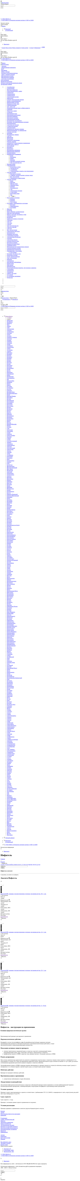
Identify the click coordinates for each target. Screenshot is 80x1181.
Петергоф (9, 675)
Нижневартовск (11, 623)
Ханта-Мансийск (11, 798)
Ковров (9, 518)
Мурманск (9, 602)
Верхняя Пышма (11, 396)
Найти (2, 867)
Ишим (8, 486)
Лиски (8, 567)
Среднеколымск (11, 750)
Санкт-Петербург (11, 715)
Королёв (9, 528)
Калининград (10, 491)
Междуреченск (11, 584)
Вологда (9, 410)
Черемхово (10, 811)
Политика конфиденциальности (9, 1128)
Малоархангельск (11, 581)
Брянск (9, 385)
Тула (8, 780)
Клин (8, 515)
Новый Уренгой (11, 645)
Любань (9, 572)
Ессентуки (9, 465)
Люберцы (9, 574)
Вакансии (3, 1130)
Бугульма (9, 386)
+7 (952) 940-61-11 (6, 19)
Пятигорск (10, 694)
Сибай (8, 735)
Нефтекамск (10, 620)
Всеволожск (10, 418)
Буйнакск (9, 390)
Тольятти (9, 771)
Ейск (8, 459)
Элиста (9, 828)
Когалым (9, 519)
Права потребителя (6, 1123)
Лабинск (9, 556)
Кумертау (9, 547)
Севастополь (10, 724)
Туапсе (9, 777)
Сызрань (9, 759)
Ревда (8, 697)
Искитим (9, 484)
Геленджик (10, 429)
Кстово (9, 544)
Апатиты (9, 338)
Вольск (9, 411)
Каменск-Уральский (12, 494)
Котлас (9, 530)
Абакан (9, 326)
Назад (10, 317)
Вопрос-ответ (4, 1144)
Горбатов (9, 434)
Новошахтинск (11, 644)
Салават (9, 710)
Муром (9, 603)
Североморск (10, 728)
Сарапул (9, 718)
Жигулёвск (10, 469)
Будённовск (10, 387)
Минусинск (10, 592)
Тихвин (9, 767)
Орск (8, 664)
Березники (9, 372)
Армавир (9, 341)
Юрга (8, 832)
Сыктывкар (10, 760)
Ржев (8, 700)
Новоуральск (10, 640)
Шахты (9, 821)
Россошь (9, 703)
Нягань (9, 651)
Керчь (8, 504)
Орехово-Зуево (11, 662)
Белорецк (9, 366)
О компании (4, 1118)
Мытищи (9, 605)
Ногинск (9, 647)
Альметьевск (10, 331)
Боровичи (9, 382)
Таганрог (9, 762)
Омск (8, 658)
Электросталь (10, 826)
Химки (9, 802)
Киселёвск (9, 511)
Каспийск (9, 500)
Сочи (8, 748)
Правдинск (10, 683)
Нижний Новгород (12, 626)
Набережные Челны (12, 606)
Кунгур (9, 549)
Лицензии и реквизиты (7, 1122)
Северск (9, 729)
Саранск (9, 717)
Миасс (8, 589)
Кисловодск (10, 512)
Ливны (9, 564)
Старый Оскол (11, 753)
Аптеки (3, 1135)
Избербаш (9, 481)
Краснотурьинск (11, 539)
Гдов (8, 428)
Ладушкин (9, 557)
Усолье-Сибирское (12, 788)
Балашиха (9, 357)
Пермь (8, 673)
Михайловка (10, 593)
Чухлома (9, 819)
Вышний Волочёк (11, 424)
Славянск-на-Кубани (12, 739)
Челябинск (10, 322)
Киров (8, 508)
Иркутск (9, 483)
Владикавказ (10, 401)
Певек (8, 669)
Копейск (9, 526)
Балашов (9, 358)
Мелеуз (9, 586)
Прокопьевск (10, 686)
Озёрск (9, 655)
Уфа (8, 792)
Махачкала (10, 582)
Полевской (10, 682)
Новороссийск (11, 634)
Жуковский (10, 470)
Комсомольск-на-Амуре (13, 525)
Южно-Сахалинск (11, 830)
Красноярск (10, 540)
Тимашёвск (10, 766)
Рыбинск (9, 707)
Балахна (9, 355)
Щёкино (9, 823)
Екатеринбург (10, 460)
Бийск (8, 375)
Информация (4, 1132)
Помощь (3, 1139)
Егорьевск (9, 458)
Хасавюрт (9, 801)
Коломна (9, 522)
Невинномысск (11, 616)
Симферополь (10, 736)
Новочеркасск (10, 643)
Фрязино (9, 795)
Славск (9, 738)
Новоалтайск (10, 629)
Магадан (9, 575)
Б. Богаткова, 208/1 (9, 1150)
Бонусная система (5, 1137)
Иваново (9, 477)
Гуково (9, 439)
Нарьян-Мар (10, 613)
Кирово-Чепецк (11, 509)
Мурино (9, 600)
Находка (9, 614)
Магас (8, 577)
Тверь (8, 764)
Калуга (9, 493)
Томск (8, 774)
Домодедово (10, 449)
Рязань (8, 708)
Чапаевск (9, 806)
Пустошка (9, 690)
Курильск (9, 551)
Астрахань (9, 350)
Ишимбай (9, 487)
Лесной (9, 561)
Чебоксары (10, 320)
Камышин (9, 497)
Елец (8, 463)
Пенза (8, 671)
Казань (9, 490)
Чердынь (9, 809)
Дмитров (9, 446)
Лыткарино (10, 571)
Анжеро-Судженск (12, 337)
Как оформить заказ (6, 1142)
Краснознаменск (11, 535)
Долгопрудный (11, 448)
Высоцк (9, 422)
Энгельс (9, 829)
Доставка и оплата (5, 1143)
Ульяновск (9, 787)
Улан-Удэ (9, 785)
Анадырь (9, 333)
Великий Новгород (12, 393)
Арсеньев (9, 343)
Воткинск (9, 417)
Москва (9, 599)
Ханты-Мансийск (11, 799)
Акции (2, 1112)
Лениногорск (10, 558)
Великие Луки (11, 392)
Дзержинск (10, 444)
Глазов (8, 432)
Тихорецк (9, 769)
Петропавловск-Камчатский (14, 678)
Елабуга (9, 462)
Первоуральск (10, 672)
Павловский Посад (12, 668)
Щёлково (9, 825)
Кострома (9, 529)
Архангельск (10, 347)
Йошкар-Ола (10, 488)
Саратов (9, 720)
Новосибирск (10, 636)
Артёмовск (10, 345)
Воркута (9, 413)
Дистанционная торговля (7, 1125)
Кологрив (9, 521)
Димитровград (11, 445)
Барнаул (9, 359)
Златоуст (9, 476)
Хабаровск (10, 797)
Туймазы (9, 778)
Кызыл (9, 554)
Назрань (9, 609)
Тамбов (9, 763)
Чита (8, 324)
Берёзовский (10, 373)
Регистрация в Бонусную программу (10, 1114)
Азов (8, 327)
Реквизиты (3, 1136)
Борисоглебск (10, 380)
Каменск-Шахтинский (13, 495)
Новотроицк (10, 638)
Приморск (9, 685)
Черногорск (10, 815)
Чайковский (10, 805)
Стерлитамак (10, 755)
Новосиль (9, 637)
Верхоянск (9, 397)
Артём (8, 344)
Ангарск (9, 336)
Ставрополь (10, 752)
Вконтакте (6, 44)
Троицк (9, 776)
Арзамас (9, 340)
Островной (10, 665)
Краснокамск (10, 537)
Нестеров (9, 619)
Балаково (9, 354)
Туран (8, 781)
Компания (3, 1115)
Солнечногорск (11, 743)
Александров (10, 329)
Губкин (9, 438)
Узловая (9, 784)
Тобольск (9, 770)
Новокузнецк (10, 630)
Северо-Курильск (11, 725)
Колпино (9, 523)
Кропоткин (10, 542)
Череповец (10, 812)
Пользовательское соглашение (9, 1129)
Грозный (9, 437)
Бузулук (9, 389)
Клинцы (9, 516)
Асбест (9, 348)
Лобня (8, 568)
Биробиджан (10, 376)
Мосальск (9, 598)
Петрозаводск (10, 676)
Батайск (9, 361)
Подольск (9, 680)
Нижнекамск (10, 624)
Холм (8, 804)
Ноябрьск (9, 650)
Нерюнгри (9, 617)
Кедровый (9, 501)
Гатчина (9, 427)
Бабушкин (9, 352)
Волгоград (9, 404)
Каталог (3, 1111)
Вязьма (9, 425)
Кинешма (9, 505)
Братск (8, 383)
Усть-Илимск (10, 791)
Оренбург (9, 661)
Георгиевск (10, 431)
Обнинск (9, 652)
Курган (9, 550)
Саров (8, 721)
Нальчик (9, 610)
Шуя (8, 822)
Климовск (9, 514)
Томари (9, 773)
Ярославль (9, 835)
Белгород (9, 362)
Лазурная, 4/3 (7, 1148)
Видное (9, 399)
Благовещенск (10, 378)
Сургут (9, 757)
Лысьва (9, 570)
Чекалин (9, 808)
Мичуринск (10, 596)
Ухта (8, 794)
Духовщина (10, 455)
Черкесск (9, 323)
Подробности (4, 916)
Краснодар (10, 533)
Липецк (9, 565)
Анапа (8, 334)
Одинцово (9, 654)
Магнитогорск (11, 578)
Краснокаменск (11, 536)
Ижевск (9, 480)
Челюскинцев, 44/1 (9, 1151)
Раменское (9, 696)
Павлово (9, 666)
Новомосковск (11, 633)
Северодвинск (11, 727)
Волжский (9, 408)
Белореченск (10, 368)
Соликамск (10, 742)
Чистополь (10, 818)
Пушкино (9, 693)
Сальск (9, 713)
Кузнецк (9, 546)
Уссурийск (9, 790)
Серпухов (9, 734)
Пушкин (9, 692)
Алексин (9, 330)
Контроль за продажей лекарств (9, 1126)
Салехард (9, 711)
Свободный (10, 722)
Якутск (9, 833)
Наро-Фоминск (11, 612)
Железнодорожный (12, 467)
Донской (9, 452)
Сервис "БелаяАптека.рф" (8, 1119)
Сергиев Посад (11, 731)
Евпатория (10, 456)
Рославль (9, 701)
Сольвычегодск (11, 745)
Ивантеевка (10, 479)
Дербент (9, 442)
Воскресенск (10, 415)
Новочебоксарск (11, 641)
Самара (9, 714)
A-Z (37, 864)
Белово (9, 364)
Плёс (8, 679)
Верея (8, 394)
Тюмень (9, 783)
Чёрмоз (9, 814)
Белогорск (9, 365)
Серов (8, 732)
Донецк (9, 451)
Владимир (9, 403)
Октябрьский (10, 657)
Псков (8, 689)
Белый (8, 369)
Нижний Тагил (11, 627)
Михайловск (10, 595)
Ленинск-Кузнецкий (12, 560)
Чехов (8, 816)
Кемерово (9, 502)
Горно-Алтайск (11, 435)
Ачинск (9, 351)
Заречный (9, 472)
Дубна (8, 453)
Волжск (9, 407)
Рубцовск (9, 706)
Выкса (8, 421)
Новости (3, 1121)
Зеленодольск (10, 474)
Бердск (9, 371)
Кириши (9, 507)
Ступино (9, 756)
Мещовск (9, 588)
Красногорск (10, 532)
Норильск (9, 648)
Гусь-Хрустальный (12, 441)
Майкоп (9, 579)
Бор (8, 379)
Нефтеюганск (10, 622)
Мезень (9, 585)
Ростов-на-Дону (11, 704)
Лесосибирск (10, 563)
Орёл (8, 659)
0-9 (39, 864)
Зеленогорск (10, 473)
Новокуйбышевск (11, 631)
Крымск (9, 543)
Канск (8, 498)
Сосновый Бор (11, 746)
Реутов (9, 699)
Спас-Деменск (11, 749)
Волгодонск (10, 406)
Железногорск (10, 466)
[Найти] (2, 7)
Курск (8, 553)
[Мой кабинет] (1, 295)
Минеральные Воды (12, 591)
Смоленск (9, 741)
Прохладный (10, 687)
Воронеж (9, 414)
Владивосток (10, 400)
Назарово (9, 607)
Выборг (9, 420)
